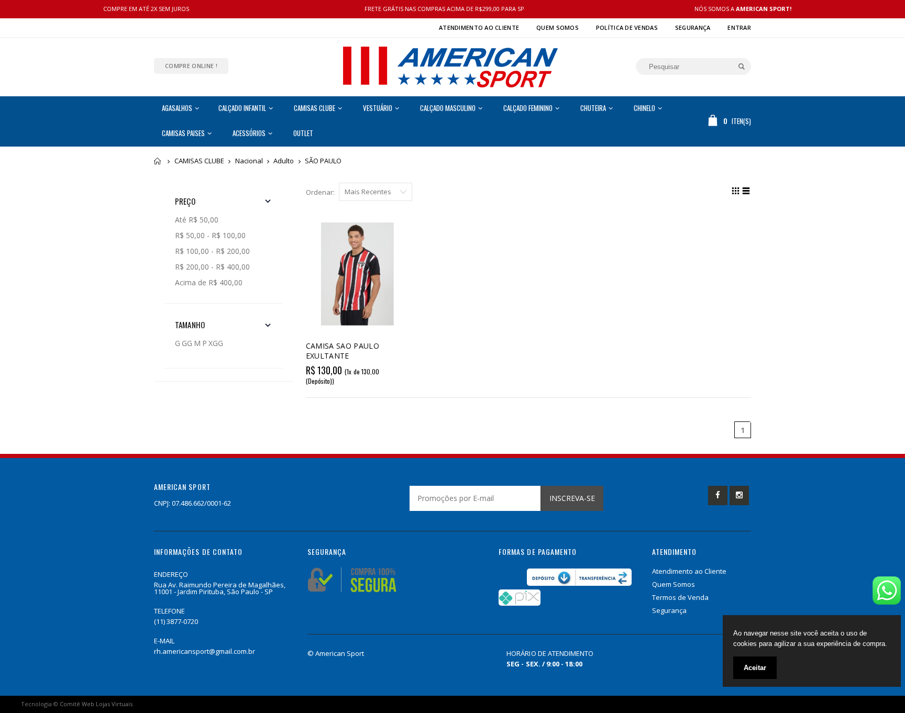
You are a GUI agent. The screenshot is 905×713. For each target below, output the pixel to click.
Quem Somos (557, 27)
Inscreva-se (572, 498)
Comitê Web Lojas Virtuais (96, 704)
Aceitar (755, 668)
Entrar (739, 27)
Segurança (692, 27)
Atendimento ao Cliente (479, 27)
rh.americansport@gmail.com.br (204, 651)
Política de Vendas (627, 27)
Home (158, 161)
